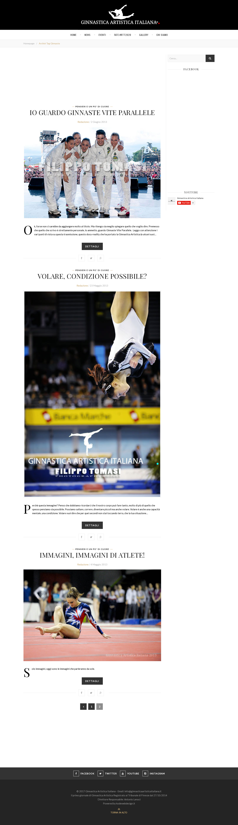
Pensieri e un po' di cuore (92, 107)
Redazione (83, 121)
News (88, 35)
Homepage (28, 43)
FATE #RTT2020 (122, 35)
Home (73, 35)
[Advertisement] (92, 77)
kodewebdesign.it (125, 803)
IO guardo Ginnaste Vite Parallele (92, 112)
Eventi (102, 35)
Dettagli (92, 246)
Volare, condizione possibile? (92, 276)
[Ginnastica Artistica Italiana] (119, 15)
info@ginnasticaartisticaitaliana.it (143, 791)
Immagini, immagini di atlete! (92, 554)
